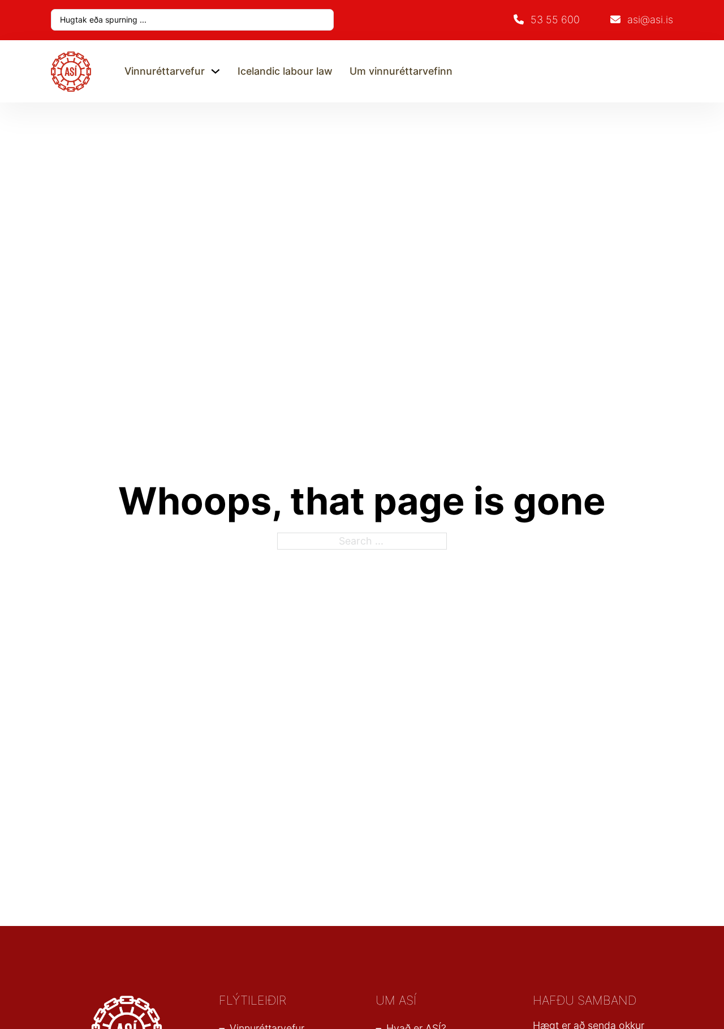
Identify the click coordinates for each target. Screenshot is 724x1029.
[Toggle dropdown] (215, 71)
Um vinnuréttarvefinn (401, 71)
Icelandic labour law (285, 71)
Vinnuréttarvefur (164, 71)
